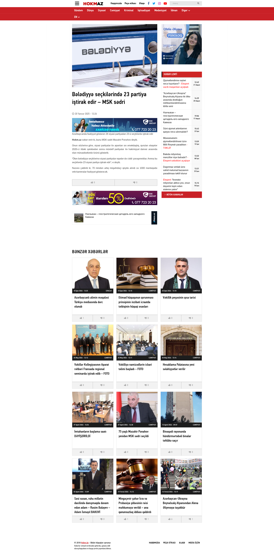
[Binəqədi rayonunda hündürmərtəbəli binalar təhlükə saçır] (181, 407)
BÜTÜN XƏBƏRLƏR (175, 195)
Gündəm (78, 10)
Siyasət (102, 10)
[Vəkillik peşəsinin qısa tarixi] (181, 273)
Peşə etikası (130, 3)
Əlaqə (142, 3)
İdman (174, 10)
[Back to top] (266, 548)
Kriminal (128, 10)
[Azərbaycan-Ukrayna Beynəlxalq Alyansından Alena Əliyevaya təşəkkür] (181, 474)
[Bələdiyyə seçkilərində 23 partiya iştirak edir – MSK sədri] (114, 55)
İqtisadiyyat (144, 10)
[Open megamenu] (77, 3)
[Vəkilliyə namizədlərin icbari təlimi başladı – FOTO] (137, 340)
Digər (185, 10)
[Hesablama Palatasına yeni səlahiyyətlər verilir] (181, 340)
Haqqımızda (116, 3)
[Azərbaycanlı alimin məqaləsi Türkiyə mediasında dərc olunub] (92, 273)
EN (75, 17)
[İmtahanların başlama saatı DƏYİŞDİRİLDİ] (92, 407)
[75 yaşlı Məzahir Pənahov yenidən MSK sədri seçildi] (137, 407)
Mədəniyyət (160, 10)
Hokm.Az (84, 543)
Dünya (90, 10)
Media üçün (194, 543)
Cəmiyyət (115, 10)
